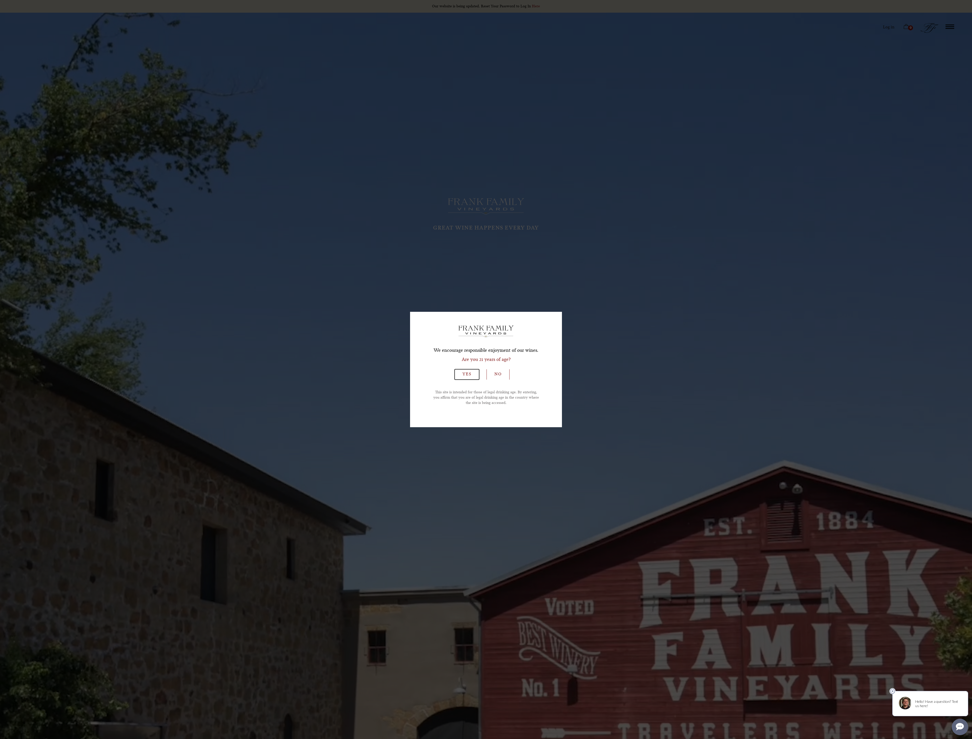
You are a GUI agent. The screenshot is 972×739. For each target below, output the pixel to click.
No (498, 374)
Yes (467, 374)
